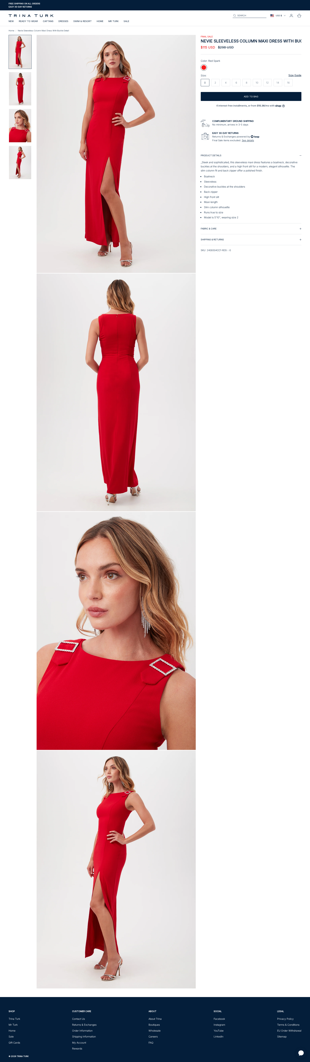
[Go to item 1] (20, 52)
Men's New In (35, 8)
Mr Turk (113, 21)
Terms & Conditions (288, 1024)
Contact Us (78, 1018)
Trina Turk (14, 1018)
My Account (79, 1042)
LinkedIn (218, 1036)
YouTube (219, 1030)
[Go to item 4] (20, 163)
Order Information (82, 1030)
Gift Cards (14, 1042)
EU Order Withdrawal (289, 1030)
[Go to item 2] (20, 89)
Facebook (219, 1018)
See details (248, 140)
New (11, 21)
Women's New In (17, 8)
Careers (153, 1036)
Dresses (63, 21)
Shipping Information (84, 1036)
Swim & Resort (82, 21)
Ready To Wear (28, 21)
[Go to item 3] (20, 126)
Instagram (219, 1024)
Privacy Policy (285, 1018)
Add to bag (251, 96)
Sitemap (281, 1036)
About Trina (155, 1018)
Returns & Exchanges (84, 1024)
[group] (251, 186)
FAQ (151, 1042)
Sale (126, 21)
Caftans (48, 21)
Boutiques (154, 1024)
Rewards (77, 1048)
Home (100, 21)
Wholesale (155, 1030)
